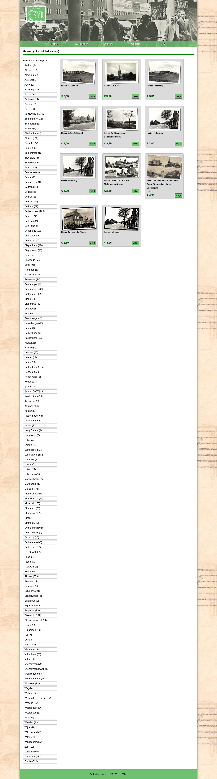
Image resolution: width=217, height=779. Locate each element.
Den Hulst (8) (31, 226)
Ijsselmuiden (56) (34, 396)
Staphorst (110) (32, 610)
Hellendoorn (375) (34, 367)
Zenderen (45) (32, 751)
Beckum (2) (30, 104)
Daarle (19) (30, 177)
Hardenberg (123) (34, 338)
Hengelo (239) (32, 372)
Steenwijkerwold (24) (36, 620)
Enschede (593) (33, 260)
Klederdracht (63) (34, 416)
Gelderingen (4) (33, 284)
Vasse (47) (30, 644)
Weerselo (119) (32, 683)
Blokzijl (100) (31, 138)
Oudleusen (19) (33, 547)
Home (54, 44)
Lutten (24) (30, 469)
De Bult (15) (31, 196)
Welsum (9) (30, 693)
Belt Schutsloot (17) (35, 114)
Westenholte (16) (33, 708)
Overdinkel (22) (33, 552)
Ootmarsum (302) (34, 527)
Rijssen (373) (32, 576)
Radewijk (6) (31, 566)
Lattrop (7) (30, 440)
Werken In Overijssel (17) (38, 698)
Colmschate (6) (32, 172)
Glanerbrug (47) (33, 304)
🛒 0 (162, 44)
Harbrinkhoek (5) (33, 333)
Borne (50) (30, 148)
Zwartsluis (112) (33, 756)
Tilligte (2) (30, 625)
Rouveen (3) (31, 581)
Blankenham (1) (33, 133)
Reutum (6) (30, 571)
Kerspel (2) (30, 411)
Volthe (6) (30, 659)
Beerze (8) (30, 109)
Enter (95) (30, 265)
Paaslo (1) (30, 557)
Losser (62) (30, 464)
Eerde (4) (29, 255)
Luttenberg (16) (32, 474)
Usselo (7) (30, 639)
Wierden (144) (32, 722)
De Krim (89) (31, 201)
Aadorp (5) (30, 65)
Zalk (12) (29, 747)
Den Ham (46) (32, 221)
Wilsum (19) (31, 737)
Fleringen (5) (31, 269)
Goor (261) (30, 308)
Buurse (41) (31, 167)
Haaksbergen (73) (34, 323)
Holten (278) (31, 381)
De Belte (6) (31, 192)
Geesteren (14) (32, 279)
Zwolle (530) (31, 761)
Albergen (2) (31, 70)
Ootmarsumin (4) (33, 532)
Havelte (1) (30, 347)
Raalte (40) (30, 562)
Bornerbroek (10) (33, 153)
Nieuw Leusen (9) (34, 493)
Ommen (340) (32, 523)
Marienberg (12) (33, 484)
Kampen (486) (32, 406)
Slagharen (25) (32, 600)
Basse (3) (30, 94)
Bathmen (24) (32, 99)
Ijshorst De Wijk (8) (34, 391)
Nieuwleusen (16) (34, 498)
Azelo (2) (29, 84)
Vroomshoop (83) (34, 673)
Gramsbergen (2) (33, 318)
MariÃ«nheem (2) (34, 479)
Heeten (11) (31, 357)
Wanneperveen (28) (35, 678)
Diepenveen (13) (33, 250)
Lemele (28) (31, 445)
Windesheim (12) (33, 742)
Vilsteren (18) (32, 649)
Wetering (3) (31, 717)
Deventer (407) (32, 240)
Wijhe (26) (30, 727)
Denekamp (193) (33, 231)
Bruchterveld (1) (33, 162)
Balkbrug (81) (32, 89)
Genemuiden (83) (34, 289)
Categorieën (81, 44)
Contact (135, 44)
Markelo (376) (32, 489)
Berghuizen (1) (32, 123)
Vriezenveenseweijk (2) (37, 669)
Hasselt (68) (31, 342)
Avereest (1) (31, 80)
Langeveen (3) (32, 435)
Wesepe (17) (31, 703)
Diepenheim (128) (34, 245)
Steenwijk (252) (33, 615)
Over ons (108, 44)
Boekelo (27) (31, 143)
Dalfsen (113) (32, 187)
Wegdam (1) (31, 688)
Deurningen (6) (32, 235)
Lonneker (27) (32, 459)
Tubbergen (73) (33, 630)
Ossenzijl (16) (32, 537)
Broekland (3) (32, 158)
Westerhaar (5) (32, 712)
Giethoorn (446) (33, 294)
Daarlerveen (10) (33, 182)
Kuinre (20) (30, 425)
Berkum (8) (30, 128)
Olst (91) (29, 518)
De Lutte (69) (31, 206)
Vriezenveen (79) (33, 664)
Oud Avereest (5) (33, 542)
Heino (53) (30, 362)
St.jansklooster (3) (34, 605)
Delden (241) (31, 216)
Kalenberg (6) (32, 401)
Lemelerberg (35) (34, 450)
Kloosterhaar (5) (33, 420)
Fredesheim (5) (32, 274)
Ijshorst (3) (30, 386)
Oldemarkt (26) (32, 508)
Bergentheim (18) (34, 119)
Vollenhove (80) (33, 654)
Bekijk (92, 96)
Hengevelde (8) (33, 377)
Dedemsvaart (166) (35, 211)
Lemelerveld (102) (34, 454)
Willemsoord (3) (33, 732)
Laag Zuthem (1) (33, 430)
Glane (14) (30, 299)
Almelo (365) (31, 75)
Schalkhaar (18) (33, 591)
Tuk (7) (28, 635)
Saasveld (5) (31, 586)
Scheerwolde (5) (33, 596)
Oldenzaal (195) (33, 513)
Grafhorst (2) (31, 313)
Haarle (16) (30, 328)
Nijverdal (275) (32, 503)
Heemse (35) (31, 352)
